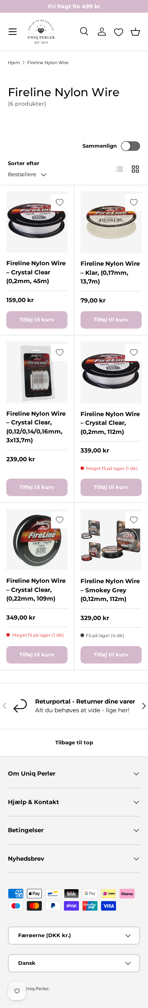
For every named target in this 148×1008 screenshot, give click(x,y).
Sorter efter (23, 163)
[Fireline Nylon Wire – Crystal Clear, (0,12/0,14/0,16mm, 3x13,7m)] (36, 372)
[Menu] (12, 31)
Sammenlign (99, 146)
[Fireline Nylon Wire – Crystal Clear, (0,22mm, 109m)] (36, 540)
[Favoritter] (118, 32)
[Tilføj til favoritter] (59, 202)
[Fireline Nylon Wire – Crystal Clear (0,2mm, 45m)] (36, 222)
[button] (135, 31)
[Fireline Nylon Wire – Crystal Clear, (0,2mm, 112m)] (111, 372)
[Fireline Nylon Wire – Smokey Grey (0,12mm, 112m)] (111, 540)
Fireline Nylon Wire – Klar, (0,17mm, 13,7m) (110, 272)
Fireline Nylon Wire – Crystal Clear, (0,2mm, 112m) (110, 423)
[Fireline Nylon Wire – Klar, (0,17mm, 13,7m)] (111, 222)
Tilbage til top (74, 742)
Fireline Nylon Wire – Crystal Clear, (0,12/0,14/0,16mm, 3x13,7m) (36, 427)
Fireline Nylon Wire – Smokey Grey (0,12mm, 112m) (110, 590)
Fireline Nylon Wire (48, 62)
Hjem (14, 62)
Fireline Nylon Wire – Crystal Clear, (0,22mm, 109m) (36, 589)
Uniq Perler (36, 988)
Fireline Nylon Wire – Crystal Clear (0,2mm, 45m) (36, 272)
